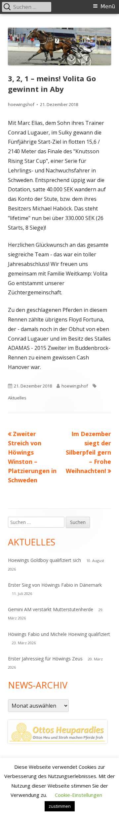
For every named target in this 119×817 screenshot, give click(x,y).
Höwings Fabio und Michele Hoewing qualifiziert (59, 634)
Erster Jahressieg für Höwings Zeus (45, 658)
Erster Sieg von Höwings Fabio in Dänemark (55, 585)
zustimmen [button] (60, 806)
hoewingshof (21, 104)
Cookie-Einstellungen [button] (78, 795)
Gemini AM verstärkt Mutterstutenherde (50, 609)
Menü (107, 6)
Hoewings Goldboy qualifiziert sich (44, 560)
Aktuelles (17, 398)
